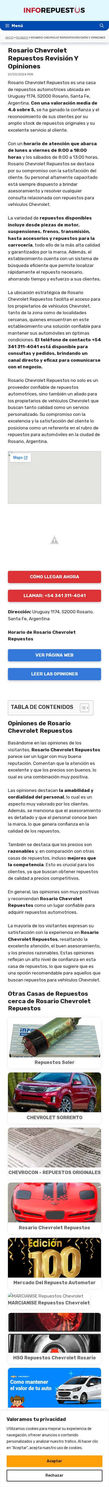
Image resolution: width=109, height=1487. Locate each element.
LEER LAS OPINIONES (54, 673)
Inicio (9, 37)
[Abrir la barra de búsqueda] (102, 26)
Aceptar (54, 1461)
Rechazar (54, 1475)
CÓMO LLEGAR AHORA (54, 576)
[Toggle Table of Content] (82, 707)
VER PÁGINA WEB (54, 655)
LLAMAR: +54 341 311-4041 (55, 595)
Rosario (22, 37)
